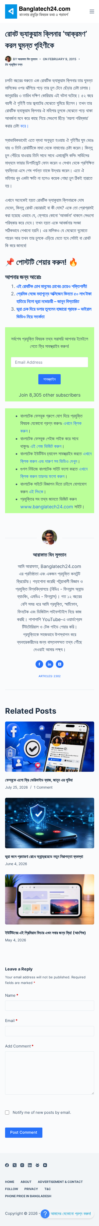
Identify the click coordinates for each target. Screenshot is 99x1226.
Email (11, 1020)
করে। (24, 126)
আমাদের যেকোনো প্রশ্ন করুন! (70, 1213)
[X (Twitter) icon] (59, 664)
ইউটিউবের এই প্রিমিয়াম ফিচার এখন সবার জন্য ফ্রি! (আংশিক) (45, 932)
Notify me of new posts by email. (42, 1112)
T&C (47, 1189)
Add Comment (19, 1046)
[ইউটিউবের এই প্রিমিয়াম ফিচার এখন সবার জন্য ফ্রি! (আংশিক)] (49, 899)
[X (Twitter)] (14, 1165)
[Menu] (92, 11)
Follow (11, 1189)
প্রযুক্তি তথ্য (15, 64)
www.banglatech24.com (46, 506)
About (26, 1182)
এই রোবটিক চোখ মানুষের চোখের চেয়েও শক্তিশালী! (51, 286)
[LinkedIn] (30, 1165)
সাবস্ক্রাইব (49, 379)
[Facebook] (7, 1165)
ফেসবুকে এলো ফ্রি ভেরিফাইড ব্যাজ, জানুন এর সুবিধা (39, 779)
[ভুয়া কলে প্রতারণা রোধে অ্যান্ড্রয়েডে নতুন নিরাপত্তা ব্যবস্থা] (49, 823)
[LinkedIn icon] (49, 664)
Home (9, 1182)
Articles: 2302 (50, 676)
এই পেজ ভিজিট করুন (45, 446)
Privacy (31, 1189)
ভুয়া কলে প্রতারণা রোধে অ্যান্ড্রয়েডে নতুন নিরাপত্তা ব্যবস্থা (44, 856)
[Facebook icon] (39, 664)
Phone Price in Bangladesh (28, 1196)
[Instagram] (22, 1165)
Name (11, 995)
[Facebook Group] (37, 1165)
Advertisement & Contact (60, 1182)
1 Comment (43, 787)
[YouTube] (45, 1165)
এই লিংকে (36, 491)
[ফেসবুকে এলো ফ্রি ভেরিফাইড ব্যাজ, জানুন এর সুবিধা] (49, 747)
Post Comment (23, 1132)
